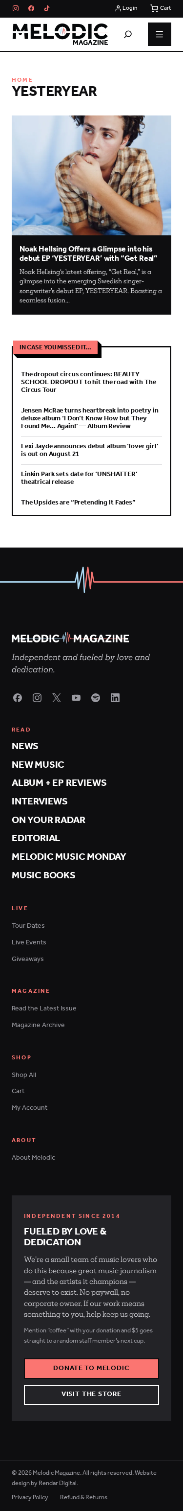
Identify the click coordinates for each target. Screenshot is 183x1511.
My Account (29, 1108)
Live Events (29, 942)
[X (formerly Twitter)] (56, 698)
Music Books (44, 875)
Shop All (24, 1075)
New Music (38, 765)
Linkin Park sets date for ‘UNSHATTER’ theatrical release (79, 478)
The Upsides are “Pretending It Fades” (78, 502)
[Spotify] (96, 698)
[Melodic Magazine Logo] (60, 34)
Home (22, 80)
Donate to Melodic (91, 1368)
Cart (18, 1091)
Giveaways (28, 959)
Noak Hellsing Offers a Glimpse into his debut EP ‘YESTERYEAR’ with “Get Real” (89, 254)
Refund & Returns (83, 1498)
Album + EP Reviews (59, 783)
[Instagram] (16, 8)
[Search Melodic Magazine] (128, 34)
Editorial (36, 838)
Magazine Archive (38, 1025)
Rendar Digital (58, 1483)
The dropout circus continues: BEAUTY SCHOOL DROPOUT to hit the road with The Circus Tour (88, 382)
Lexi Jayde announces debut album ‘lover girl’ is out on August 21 (90, 450)
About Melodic (33, 1158)
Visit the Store (91, 1394)
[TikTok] (47, 8)
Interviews (40, 801)
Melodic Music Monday (69, 857)
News (25, 746)
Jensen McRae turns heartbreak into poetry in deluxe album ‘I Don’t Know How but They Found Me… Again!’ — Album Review (90, 418)
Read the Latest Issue (44, 1008)
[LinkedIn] (115, 698)
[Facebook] (31, 8)
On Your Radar (48, 820)
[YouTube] (76, 698)
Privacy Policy (30, 1498)
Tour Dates (28, 926)
